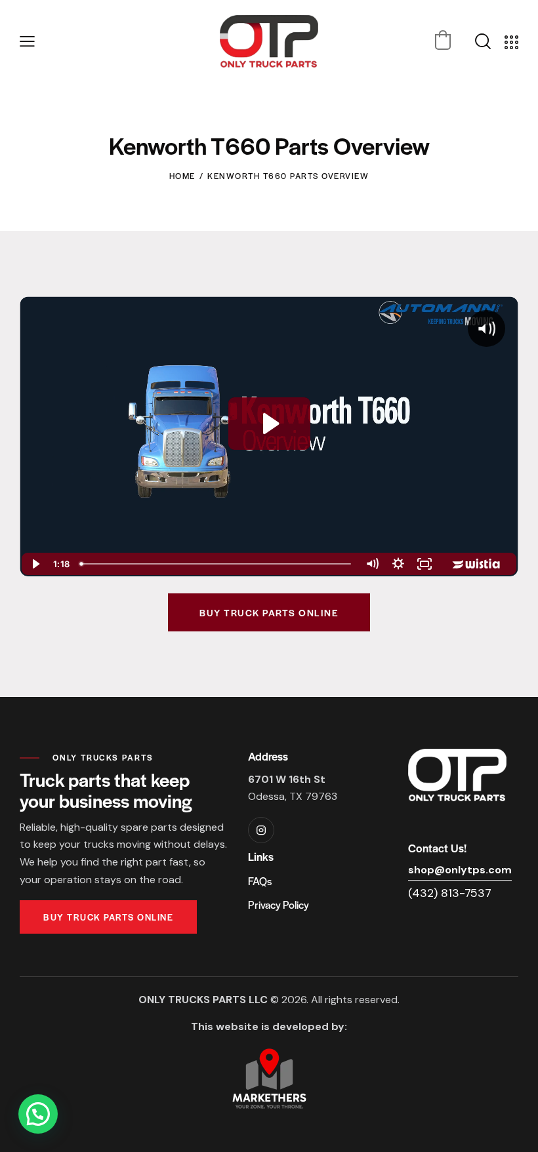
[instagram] (261, 830)
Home (182, 176)
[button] (27, 41)
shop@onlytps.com (460, 870)
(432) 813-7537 (449, 893)
